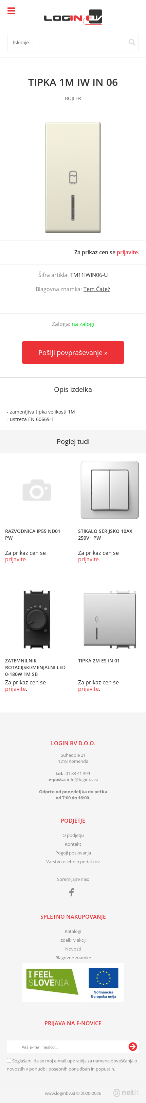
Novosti (73, 949)
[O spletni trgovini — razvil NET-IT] (126, 1093)
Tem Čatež (97, 289)
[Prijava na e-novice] (132, 1046)
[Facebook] (73, 894)
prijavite (127, 252)
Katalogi (73, 931)
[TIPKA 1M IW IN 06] (73, 177)
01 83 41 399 (78, 773)
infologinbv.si (82, 779)
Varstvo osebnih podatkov (73, 862)
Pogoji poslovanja (73, 853)
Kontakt (73, 844)
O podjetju (73, 835)
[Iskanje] (132, 42)
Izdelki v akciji (73, 940)
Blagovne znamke (73, 958)
